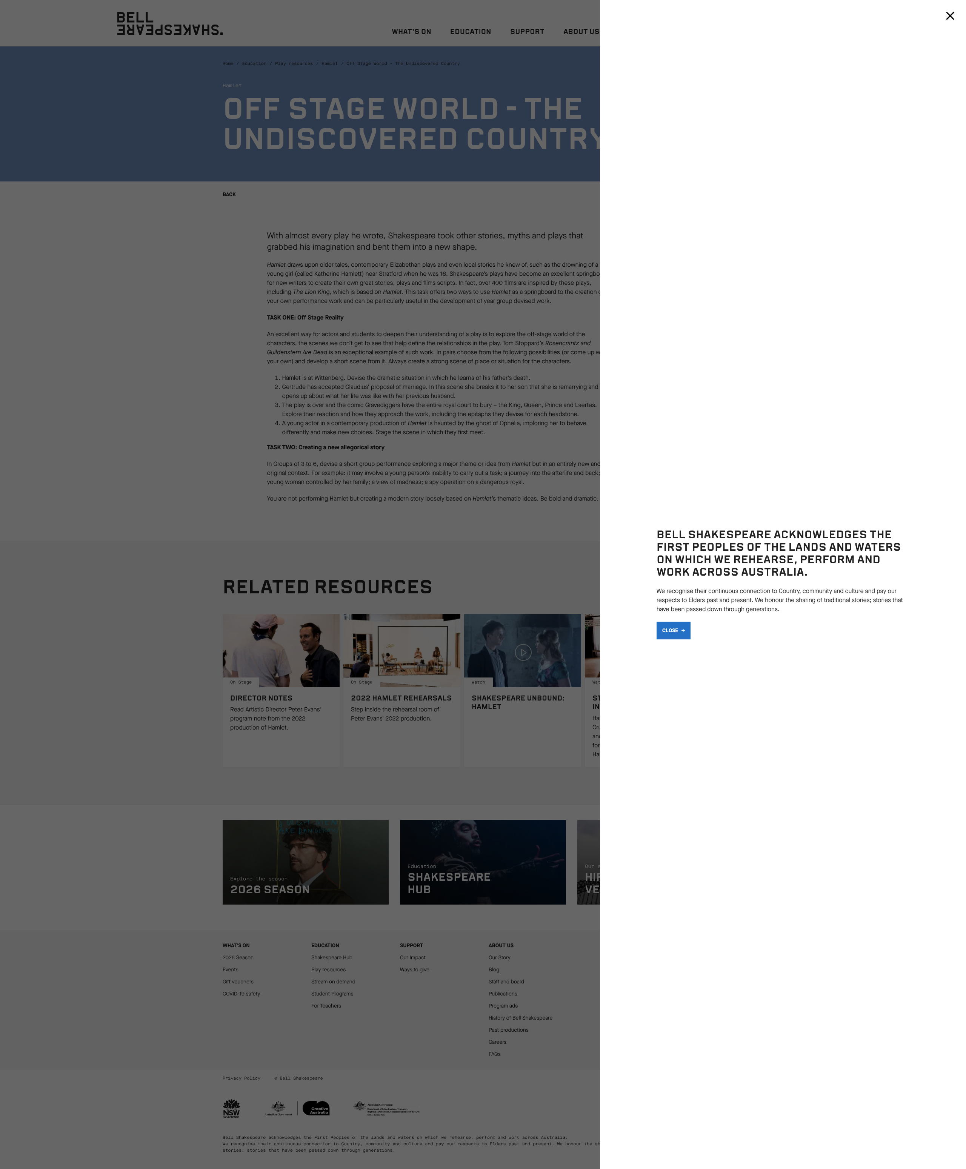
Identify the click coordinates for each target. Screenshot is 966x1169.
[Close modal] (950, 15)
